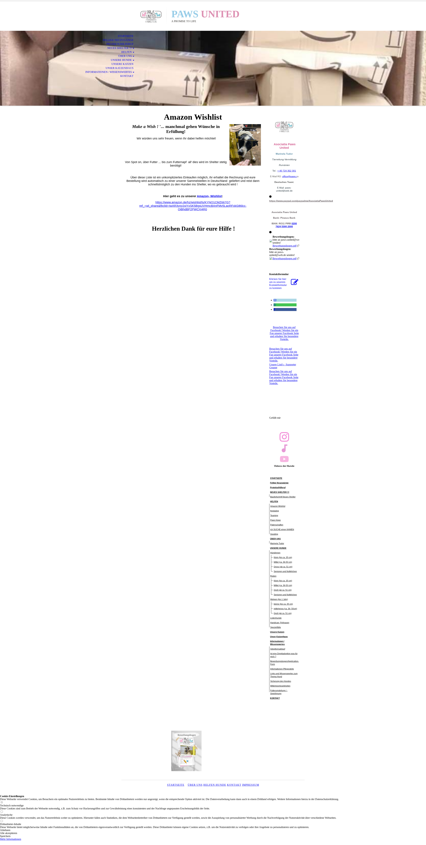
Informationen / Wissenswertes (108, 72)
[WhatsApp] (275, 304)
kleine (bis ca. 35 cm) (283, 604)
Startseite (175, 784)
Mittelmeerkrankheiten (280, 686)
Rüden (273, 576)
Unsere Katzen (122, 64)
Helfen (209, 784)
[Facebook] (274, 309)
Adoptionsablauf (277, 649)
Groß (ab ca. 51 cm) (283, 590)
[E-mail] (275, 300)
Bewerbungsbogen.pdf (285, 245)
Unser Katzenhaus (119, 68)
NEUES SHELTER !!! (119, 48)
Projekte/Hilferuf (119, 44)
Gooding (274, 534)
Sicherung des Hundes (280, 681)
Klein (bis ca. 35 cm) (283, 557)
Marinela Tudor (277, 543)
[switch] (1, 802)
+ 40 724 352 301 (286, 170)
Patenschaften (276, 525)
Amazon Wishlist (277, 506)
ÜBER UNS (125, 56)
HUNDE (220, 784)
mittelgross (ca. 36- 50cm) (285, 609)
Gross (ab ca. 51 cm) (283, 567)
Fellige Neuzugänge (118, 40)
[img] (143, 16)
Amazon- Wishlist (209, 196)
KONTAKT (126, 76)
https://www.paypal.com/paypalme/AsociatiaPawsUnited (301, 201)
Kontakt (234, 784)
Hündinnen (275, 553)
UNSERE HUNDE (121, 60)
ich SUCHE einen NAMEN (282, 529)
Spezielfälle (275, 627)
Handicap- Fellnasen (279, 623)
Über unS (195, 784)
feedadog (274, 511)
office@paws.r (289, 176)
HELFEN (126, 52)
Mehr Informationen (10, 839)
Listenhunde (276, 618)
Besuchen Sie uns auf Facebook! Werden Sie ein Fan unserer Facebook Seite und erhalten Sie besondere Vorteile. (284, 333)
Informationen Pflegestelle (282, 669)
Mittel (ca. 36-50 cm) (283, 562)
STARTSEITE (125, 36)
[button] (169, 830)
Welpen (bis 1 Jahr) (279, 599)
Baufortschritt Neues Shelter (283, 497)
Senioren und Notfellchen (285, 571)
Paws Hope (275, 520)
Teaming (274, 515)
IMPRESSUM (250, 784)
